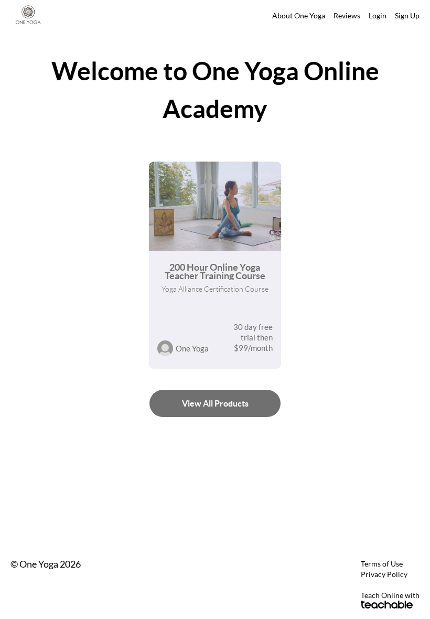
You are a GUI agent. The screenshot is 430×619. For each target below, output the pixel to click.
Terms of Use (382, 563)
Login (377, 15)
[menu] (342, 15)
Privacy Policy (384, 574)
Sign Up (407, 15)
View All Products (215, 403)
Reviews (347, 15)
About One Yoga (298, 15)
